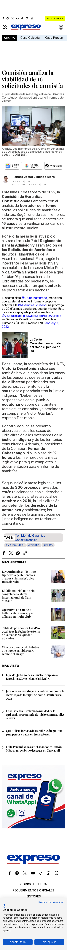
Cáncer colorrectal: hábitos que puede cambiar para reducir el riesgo (20, 650)
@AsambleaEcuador (32, 305)
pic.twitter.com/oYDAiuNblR (42, 316)
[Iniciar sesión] (61, 27)
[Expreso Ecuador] (33, 862)
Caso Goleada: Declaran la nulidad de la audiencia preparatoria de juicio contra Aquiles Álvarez (35, 714)
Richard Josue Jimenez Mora (33, 176)
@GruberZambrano (34, 298)
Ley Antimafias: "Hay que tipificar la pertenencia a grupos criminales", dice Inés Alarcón (19, 577)
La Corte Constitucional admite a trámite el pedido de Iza (45, 345)
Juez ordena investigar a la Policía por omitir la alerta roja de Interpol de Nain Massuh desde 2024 (35, 694)
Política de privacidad (51, 902)
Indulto (48, 545)
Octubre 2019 (15, 545)
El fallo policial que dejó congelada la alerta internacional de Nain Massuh (18, 596)
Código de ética (33, 884)
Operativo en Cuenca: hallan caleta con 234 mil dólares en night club (18, 613)
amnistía (33, 545)
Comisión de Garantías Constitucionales (30, 538)
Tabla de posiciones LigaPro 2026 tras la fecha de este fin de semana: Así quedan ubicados (21, 633)
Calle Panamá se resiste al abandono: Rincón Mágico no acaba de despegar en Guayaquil (34, 748)
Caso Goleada (30, 37)
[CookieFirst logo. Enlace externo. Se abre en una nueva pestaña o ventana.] (4, 906)
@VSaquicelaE (12, 316)
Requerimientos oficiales (33, 890)
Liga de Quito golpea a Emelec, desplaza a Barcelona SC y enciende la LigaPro (32, 676)
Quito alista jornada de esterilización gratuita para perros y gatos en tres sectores (34, 732)
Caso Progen (54, 37)
